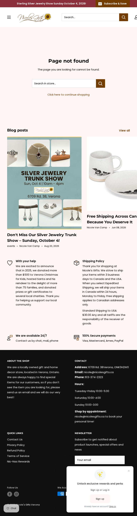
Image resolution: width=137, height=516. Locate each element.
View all (125, 130)
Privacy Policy (16, 445)
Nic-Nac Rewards (18, 461)
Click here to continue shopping (68, 94)
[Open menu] (9, 17)
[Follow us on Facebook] (9, 494)
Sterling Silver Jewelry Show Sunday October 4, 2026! (51, 3)
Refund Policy (16, 450)
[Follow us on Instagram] (16, 494)
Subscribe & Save (115, 3)
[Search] (123, 17)
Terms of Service (18, 456)
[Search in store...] (100, 83)
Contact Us (14, 439)
